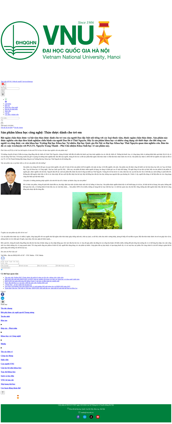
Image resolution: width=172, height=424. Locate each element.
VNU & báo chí (7, 380)
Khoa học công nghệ (11, 107)
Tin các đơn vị (7, 352)
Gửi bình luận (5, 267)
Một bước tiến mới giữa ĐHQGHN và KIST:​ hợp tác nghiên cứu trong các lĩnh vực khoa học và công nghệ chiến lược (42, 279)
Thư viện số (4, 81)
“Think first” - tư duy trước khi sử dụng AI (18, 284)
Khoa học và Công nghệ (11, 336)
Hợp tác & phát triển (11, 109)
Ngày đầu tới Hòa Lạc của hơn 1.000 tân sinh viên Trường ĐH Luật (26, 283)
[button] (86, 294)
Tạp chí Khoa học (8, 372)
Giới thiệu (8, 104)
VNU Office (12, 81)
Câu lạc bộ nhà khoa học (11, 368)
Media (3, 344)
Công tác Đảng (7, 356)
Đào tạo (7, 105)
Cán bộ (7, 113)
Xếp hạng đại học (8, 384)
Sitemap (30, 81)
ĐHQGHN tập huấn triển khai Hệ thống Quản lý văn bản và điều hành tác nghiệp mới (32, 281)
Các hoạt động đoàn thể (11, 388)
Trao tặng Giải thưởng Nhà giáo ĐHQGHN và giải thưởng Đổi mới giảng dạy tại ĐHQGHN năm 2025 (37, 286)
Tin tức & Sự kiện (6, 127)
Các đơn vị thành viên (12, 114)
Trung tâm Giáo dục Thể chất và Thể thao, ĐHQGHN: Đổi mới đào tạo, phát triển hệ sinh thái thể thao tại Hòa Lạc (41, 288)
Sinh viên (8, 111)
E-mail (18, 81)
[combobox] (3, 85)
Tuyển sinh (5, 316)
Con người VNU (7, 364)
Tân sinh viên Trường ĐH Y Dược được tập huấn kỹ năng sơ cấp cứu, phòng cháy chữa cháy (34, 277)
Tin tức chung (18, 127)
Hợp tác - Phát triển (9, 328)
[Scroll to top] (3, 392)
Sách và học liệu (7, 376)
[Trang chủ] (60, 80)
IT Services (24, 81)
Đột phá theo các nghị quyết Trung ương (17, 312)
